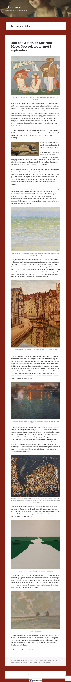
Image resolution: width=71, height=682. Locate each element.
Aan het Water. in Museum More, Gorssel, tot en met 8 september (31, 46)
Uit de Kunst (13, 7)
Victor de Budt (46, 662)
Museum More (37, 662)
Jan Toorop (19, 662)
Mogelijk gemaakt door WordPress (21, 675)
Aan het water (47, 660)
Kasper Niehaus (27, 662)
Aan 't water (39, 660)
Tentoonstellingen (28, 660)
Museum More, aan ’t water (24, 650)
